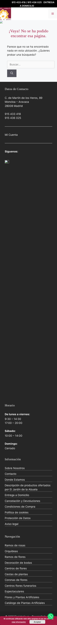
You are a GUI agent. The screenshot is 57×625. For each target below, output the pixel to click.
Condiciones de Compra (20, 506)
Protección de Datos (18, 518)
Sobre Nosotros (15, 468)
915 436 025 (13, 117)
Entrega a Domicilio (17, 495)
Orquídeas (11, 551)
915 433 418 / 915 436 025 (27, 2)
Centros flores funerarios (20, 585)
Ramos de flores (15, 556)
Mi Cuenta (11, 134)
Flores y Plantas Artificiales (22, 597)
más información (19, 622)
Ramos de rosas (15, 545)
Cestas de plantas (16, 574)
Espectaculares (14, 591)
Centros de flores (16, 568)
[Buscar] (11, 73)
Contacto (10, 473)
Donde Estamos (15, 479)
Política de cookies (16, 512)
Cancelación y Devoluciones (22, 501)
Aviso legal (11, 524)
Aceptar (37, 621)
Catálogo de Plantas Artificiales (25, 603)
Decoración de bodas (18, 562)
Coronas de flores (16, 579)
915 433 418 (13, 114)
